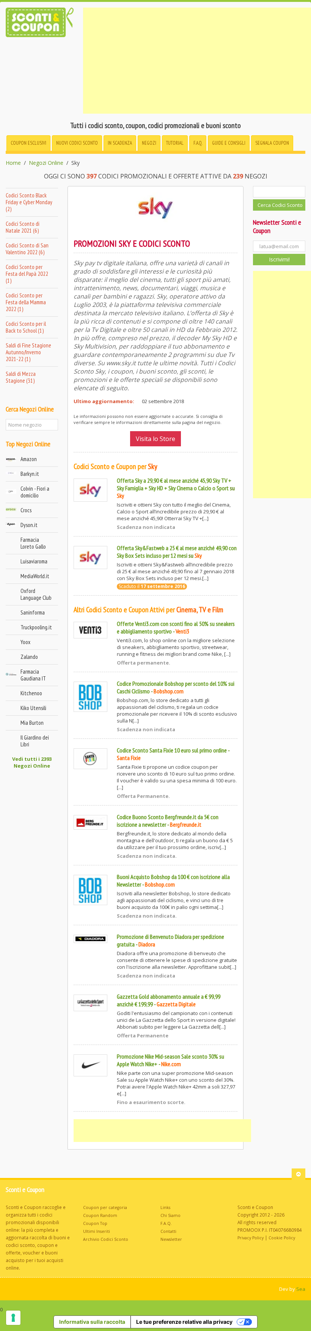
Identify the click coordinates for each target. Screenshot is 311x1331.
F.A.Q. (197, 143)
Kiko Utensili (33, 708)
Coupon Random (100, 1215)
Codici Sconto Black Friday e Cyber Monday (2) (29, 202)
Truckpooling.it (36, 627)
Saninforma (32, 612)
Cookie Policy (282, 1237)
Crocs (25, 510)
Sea (300, 1289)
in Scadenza (120, 143)
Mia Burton (32, 722)
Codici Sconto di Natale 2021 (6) (22, 227)
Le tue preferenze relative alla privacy (184, 1321)
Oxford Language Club (36, 594)
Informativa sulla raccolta (92, 1321)
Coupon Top (95, 1223)
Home (13, 163)
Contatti (168, 1231)
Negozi (149, 143)
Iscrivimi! (279, 259)
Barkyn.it (29, 473)
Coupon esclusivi (28, 143)
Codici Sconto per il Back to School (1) (26, 327)
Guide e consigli (228, 143)
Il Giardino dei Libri (34, 741)
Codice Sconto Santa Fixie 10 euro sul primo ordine (172, 750)
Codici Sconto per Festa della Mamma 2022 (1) (26, 302)
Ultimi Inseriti (96, 1231)
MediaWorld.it (34, 576)
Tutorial (175, 143)
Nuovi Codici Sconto (77, 143)
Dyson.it (29, 525)
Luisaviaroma (33, 561)
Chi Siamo (170, 1215)
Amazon (28, 459)
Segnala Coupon (272, 143)
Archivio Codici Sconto (105, 1239)
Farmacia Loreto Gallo (33, 543)
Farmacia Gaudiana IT (33, 675)
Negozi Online (46, 163)
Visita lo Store (155, 439)
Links (165, 1207)
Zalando (29, 656)
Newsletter (171, 1239)
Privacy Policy (250, 1237)
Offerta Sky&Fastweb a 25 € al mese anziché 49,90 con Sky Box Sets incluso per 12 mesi (177, 551)
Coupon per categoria (105, 1207)
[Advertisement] (197, 61)
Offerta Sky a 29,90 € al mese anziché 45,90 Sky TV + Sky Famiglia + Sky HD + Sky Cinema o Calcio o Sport (174, 484)
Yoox (25, 642)
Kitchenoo (31, 693)
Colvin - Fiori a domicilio (34, 492)
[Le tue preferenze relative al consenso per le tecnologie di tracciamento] (13, 1318)
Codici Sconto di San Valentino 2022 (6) (27, 249)
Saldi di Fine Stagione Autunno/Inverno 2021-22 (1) (28, 352)
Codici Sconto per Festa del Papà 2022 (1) (27, 273)
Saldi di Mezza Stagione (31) (21, 377)
